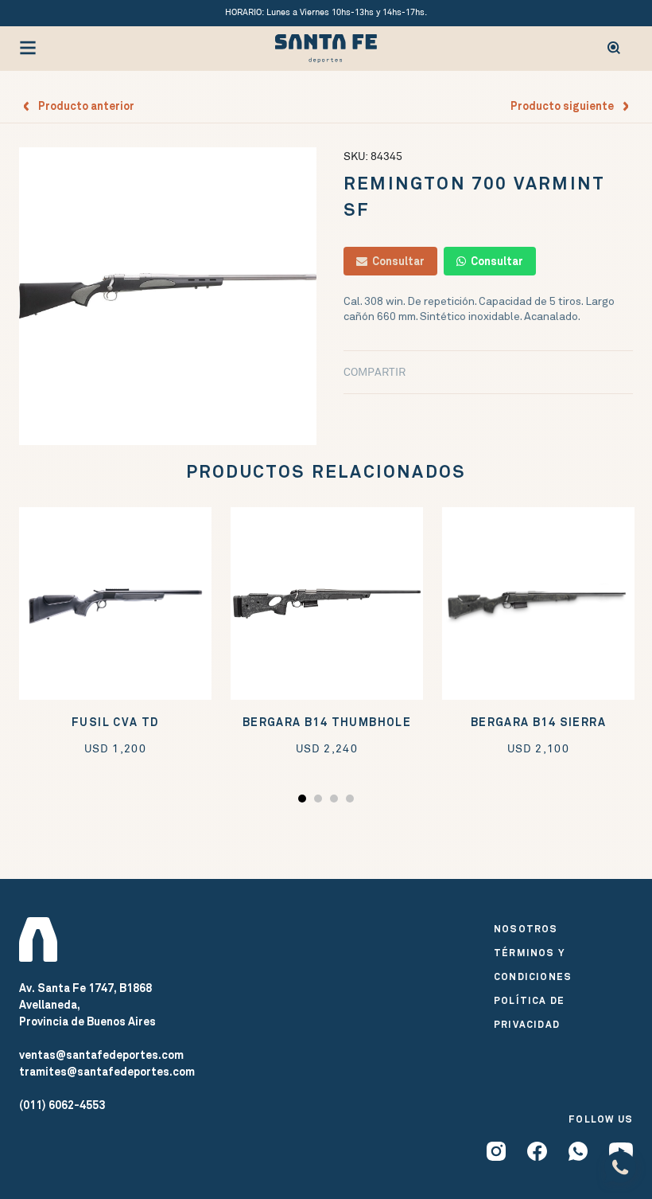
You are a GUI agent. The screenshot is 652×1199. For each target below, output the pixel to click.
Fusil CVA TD (115, 722)
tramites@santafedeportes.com (107, 1071)
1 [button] (304, 801)
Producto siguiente (565, 106)
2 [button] (320, 801)
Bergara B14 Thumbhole (327, 722)
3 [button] (336, 801)
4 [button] (352, 801)
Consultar (396, 261)
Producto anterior (82, 106)
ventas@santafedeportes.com (101, 1055)
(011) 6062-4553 (62, 1105)
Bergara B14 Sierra (538, 722)
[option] (167, 296)
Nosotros (526, 929)
